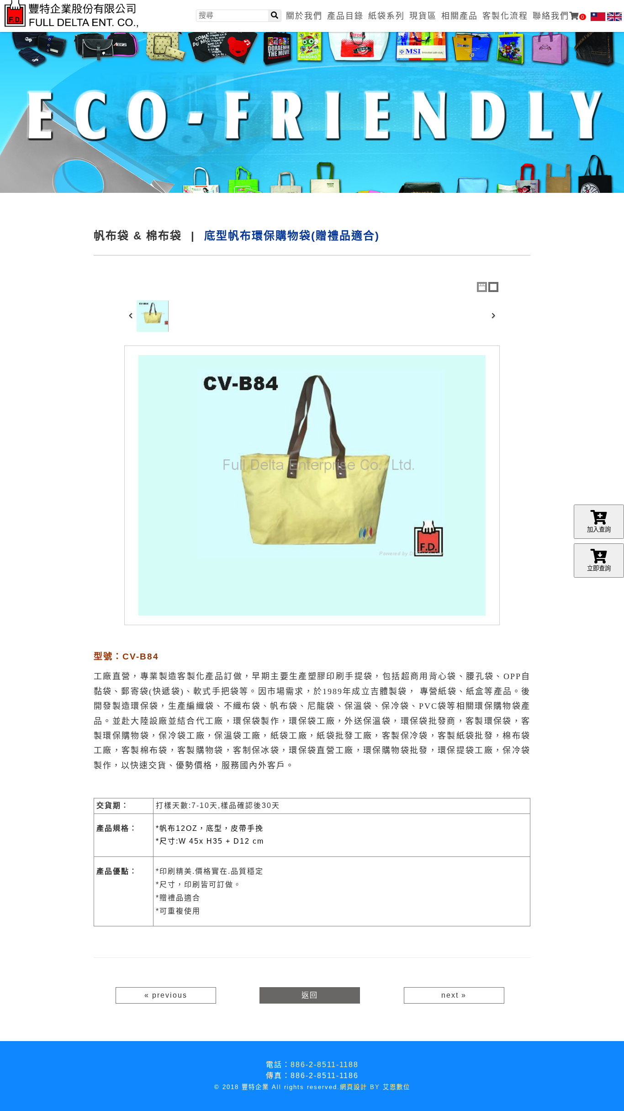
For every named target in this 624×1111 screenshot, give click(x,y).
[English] (614, 16)
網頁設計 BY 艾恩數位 (375, 1087)
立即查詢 (599, 568)
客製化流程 (505, 16)
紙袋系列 (386, 16)
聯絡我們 (559, 16)
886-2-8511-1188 (325, 1064)
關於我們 (304, 16)
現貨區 (423, 16)
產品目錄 (345, 16)
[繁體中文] (598, 16)
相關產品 (459, 16)
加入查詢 (599, 529)
